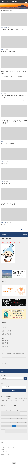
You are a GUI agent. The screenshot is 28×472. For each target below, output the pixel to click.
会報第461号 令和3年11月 (8, 143)
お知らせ (2, 69)
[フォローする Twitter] (26, 234)
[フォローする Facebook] (24, 234)
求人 (2, 93)
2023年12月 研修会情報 (8, 51)
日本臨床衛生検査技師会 (7, 356)
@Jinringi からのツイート (6, 363)
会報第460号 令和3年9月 (8, 204)
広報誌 (2, 161)
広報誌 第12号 (5, 346)
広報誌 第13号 (5, 345)
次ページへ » (24, 229)
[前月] (3, 408)
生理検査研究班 (4, 27)
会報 (2, 141)
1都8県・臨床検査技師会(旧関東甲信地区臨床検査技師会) (13, 353)
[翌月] (25, 408)
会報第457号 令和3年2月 (6, 334)
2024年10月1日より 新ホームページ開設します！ (11, 1)
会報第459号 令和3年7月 (6, 331)
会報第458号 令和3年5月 (6, 333)
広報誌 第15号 (5, 183)
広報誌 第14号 (5, 224)
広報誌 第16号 (5, 163)
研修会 (2, 49)
